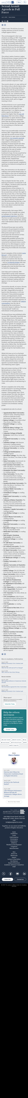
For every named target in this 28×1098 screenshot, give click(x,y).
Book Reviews (14, 848)
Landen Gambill (6, 739)
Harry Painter (12, 17)
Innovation (14, 841)
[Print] (5, 25)
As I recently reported (17, 138)
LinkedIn (24, 873)
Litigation (14, 846)
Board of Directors (14, 863)
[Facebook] (7, 21)
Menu (19, 2)
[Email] (2, 25)
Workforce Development (14, 844)
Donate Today (10, 729)
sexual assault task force (9, 216)
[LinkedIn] (2, 21)
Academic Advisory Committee (14, 865)
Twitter (3, 873)
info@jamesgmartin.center (14, 822)
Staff (14, 866)
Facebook (10, 873)
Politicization (18, 659)
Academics (10, 659)
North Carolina (17, 739)
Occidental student (13, 262)
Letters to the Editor (14, 859)
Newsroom (14, 855)
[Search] (24, 2)
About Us (14, 853)
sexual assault (5, 742)
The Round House (17, 742)
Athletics (14, 843)
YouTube (17, 873)
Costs (14, 835)
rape (25, 739)
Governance (14, 839)
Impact (14, 857)
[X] (5, 21)
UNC (26, 742)
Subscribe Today (10, 704)
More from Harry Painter (14, 801)
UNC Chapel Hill (14, 745)
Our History (14, 861)
